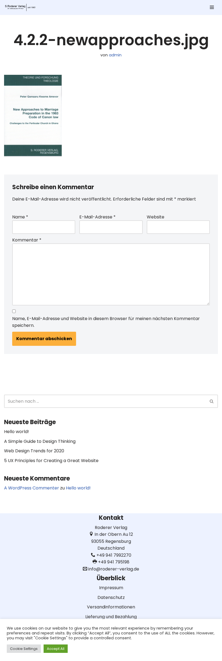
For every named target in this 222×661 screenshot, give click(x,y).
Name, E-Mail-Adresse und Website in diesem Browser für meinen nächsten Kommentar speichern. (106, 322)
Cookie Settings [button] (24, 648)
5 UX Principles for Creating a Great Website (51, 460)
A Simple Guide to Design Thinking (40, 441)
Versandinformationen (111, 607)
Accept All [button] (55, 648)
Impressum (111, 588)
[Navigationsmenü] (212, 7)
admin (115, 55)
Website (155, 217)
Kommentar (26, 240)
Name (20, 217)
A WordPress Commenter (31, 488)
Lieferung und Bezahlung (111, 617)
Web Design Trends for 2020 (34, 451)
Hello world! (16, 431)
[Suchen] (212, 401)
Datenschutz (111, 597)
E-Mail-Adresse (97, 217)
